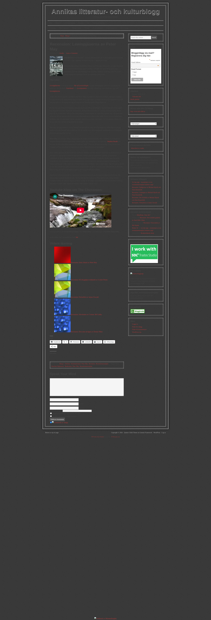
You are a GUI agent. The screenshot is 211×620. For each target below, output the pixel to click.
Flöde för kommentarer (139, 329)
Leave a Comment (71, 53)
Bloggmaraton (76, 28)
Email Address (145, 62)
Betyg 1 (61, 364)
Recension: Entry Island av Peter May (84, 262)
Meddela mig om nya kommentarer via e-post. (66, 413)
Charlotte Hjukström (57, 366)
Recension (92, 364)
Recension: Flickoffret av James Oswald (85, 297)
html (135, 72)
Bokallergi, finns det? (143, 215)
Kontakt (81, 23)
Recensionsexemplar (102, 364)
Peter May (85, 364)
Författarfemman (70, 23)
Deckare (87, 28)
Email (81, 404)
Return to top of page (52, 432)
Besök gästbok (134, 99)
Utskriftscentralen (111, 28)
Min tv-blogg (124, 28)
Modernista (68, 366)
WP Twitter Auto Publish (97, 436)
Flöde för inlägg (137, 327)
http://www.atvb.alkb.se (137, 111)
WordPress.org (136, 332)
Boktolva (58, 23)
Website (81, 408)
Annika (61, 53)
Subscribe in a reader (137, 148)
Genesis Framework (146, 432)
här (77, 237)
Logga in (135, 324)
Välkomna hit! (136, 96)
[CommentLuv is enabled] (60, 422)
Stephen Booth (112, 141)
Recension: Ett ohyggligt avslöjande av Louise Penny (89, 280)
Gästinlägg (52, 28)
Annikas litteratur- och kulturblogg (105, 11)
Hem (50, 23)
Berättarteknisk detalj (147, 233)
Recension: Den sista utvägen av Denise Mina (87, 332)
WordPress (157, 432)
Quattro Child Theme (130, 432)
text (135, 75)
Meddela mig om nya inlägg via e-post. (64, 416)
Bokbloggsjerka (64, 28)
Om (88, 23)
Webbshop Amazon (99, 23)
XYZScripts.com (115, 436)
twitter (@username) (56, 411)
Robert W (135, 228)
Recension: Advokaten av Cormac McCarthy (86, 314)
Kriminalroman (98, 28)
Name (81, 400)
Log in (164, 432)
